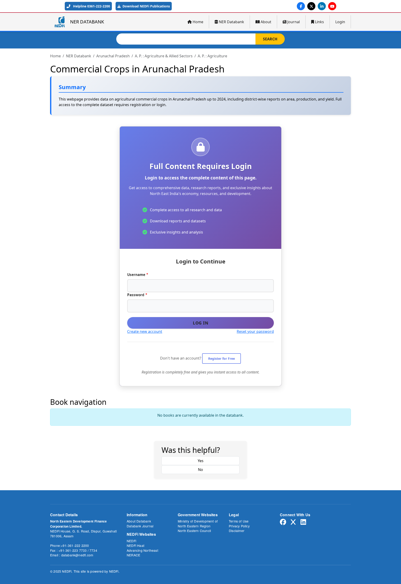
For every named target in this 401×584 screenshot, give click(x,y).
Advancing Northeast (142, 550)
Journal (293, 21)
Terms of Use (239, 521)
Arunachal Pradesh (113, 55)
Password (135, 294)
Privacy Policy (239, 526)
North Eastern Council (194, 530)
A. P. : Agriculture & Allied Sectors (164, 55)
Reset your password (255, 331)
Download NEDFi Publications (146, 6)
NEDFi (131, 541)
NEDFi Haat (135, 545)
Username (136, 274)
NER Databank (231, 21)
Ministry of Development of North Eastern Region (198, 523)
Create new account (144, 331)
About (266, 21)
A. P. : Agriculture (212, 55)
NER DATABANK (87, 22)
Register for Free (221, 358)
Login (340, 21)
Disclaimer (236, 530)
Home (198, 21)
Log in (200, 323)
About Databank (139, 521)
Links (319, 21)
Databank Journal (140, 526)
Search (270, 39)
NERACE (133, 555)
